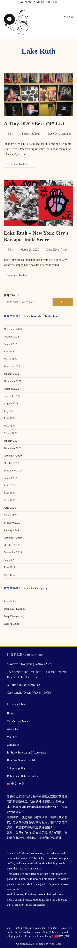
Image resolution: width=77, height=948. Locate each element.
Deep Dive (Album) (59, 133)
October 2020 (11, 463)
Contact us (13, 744)
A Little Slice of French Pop (23, 684)
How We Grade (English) (22, 760)
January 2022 (11, 373)
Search (63, 302)
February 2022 (12, 366)
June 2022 (9, 351)
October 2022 (11, 336)
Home (10, 713)
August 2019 (11, 559)
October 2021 (11, 388)
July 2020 (9, 485)
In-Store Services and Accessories (26, 752)
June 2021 (9, 418)
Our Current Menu (18, 721)
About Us (12, 729)
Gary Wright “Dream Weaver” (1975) (29, 692)
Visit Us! (12, 737)
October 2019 (11, 545)
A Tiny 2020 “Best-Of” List (34, 123)
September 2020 (13, 470)
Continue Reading (21, 165)
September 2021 (13, 396)
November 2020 (13, 455)
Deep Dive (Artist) (57, 249)
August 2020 (11, 477)
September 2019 (13, 552)
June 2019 (9, 567)
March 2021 (10, 433)
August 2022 (11, 343)
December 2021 (12, 381)
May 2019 (9, 574)
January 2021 (11, 440)
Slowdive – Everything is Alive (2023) (29, 664)
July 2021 (9, 411)
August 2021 (11, 403)
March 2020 (10, 515)
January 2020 (11, 530)
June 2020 (9, 492)
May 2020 (9, 500)
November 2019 (13, 537)
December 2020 (12, 448)
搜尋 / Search (11, 295)
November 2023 (13, 329)
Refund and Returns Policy (22, 776)
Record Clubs (11, 623)
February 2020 (12, 522)
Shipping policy (16, 768)
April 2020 (10, 507)
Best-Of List (10, 601)
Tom (10, 133)
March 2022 (10, 358)
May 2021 (9, 425)
